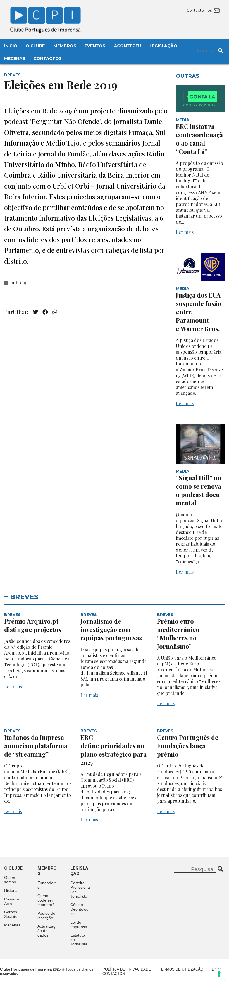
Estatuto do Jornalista (78, 939)
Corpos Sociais (10, 914)
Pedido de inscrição (46, 915)
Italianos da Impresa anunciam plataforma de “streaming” (35, 745)
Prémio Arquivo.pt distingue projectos (33, 625)
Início (10, 45)
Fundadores (47, 885)
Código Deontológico (79, 909)
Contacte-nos (200, 10)
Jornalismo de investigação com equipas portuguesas (111, 629)
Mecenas (14, 58)
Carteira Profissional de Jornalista (80, 890)
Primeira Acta (11, 901)
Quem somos (10, 879)
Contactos (48, 58)
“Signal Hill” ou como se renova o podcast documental (198, 490)
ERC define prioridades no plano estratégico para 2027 (113, 750)
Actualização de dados (46, 930)
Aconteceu (127, 45)
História (11, 890)
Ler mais (185, 232)
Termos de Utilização (181, 969)
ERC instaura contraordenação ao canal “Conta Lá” (199, 139)
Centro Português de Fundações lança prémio (187, 745)
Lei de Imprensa (78, 924)
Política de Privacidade (126, 969)
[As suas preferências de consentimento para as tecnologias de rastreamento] (219, 974)
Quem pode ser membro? (45, 900)
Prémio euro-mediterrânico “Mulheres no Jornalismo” (178, 633)
